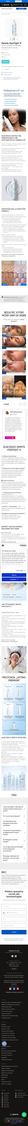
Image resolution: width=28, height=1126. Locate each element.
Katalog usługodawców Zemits (9, 1066)
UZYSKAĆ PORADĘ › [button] (7, 74)
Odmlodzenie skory (6, 1006)
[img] (11, 5)
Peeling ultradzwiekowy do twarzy (10, 1004)
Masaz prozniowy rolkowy (8, 1009)
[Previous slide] (4, 28)
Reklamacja (4, 1075)
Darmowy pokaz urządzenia (8, 1050)
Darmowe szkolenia (6, 1053)
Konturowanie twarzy (7, 1011)
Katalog (8, 12)
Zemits (3, 12)
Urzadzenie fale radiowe (7, 1035)
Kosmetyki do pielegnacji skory (9, 1039)
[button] (21, 9)
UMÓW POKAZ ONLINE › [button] (8, 72)
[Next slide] (24, 28)
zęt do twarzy (7, 1026)
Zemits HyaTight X (7, 8)
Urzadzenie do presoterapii (8, 1037)
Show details (19, 570)
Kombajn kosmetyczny (7, 1031)
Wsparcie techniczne (7, 1072)
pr (2, 1026)
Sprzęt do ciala (5, 1028)
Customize (13, 579)
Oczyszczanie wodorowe (8, 1033)
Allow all (14, 575)
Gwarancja (4, 1077)
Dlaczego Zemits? (6, 1081)
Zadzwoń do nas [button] (14, 950)
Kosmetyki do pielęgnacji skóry (18, 12)
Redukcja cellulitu (6, 1013)
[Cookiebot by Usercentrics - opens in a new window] (20, 546)
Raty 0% (3, 1048)
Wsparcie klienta (5, 1068)
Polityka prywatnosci (6, 1059)
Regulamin (4, 1057)
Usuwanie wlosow (6, 1017)
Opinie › (7, 69)
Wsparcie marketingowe (7, 1070)
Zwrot (3, 1079)
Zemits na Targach (6, 1083)
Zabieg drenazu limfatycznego (9, 1015)
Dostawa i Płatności (6, 1055)
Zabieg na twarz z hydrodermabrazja (11, 1002)
